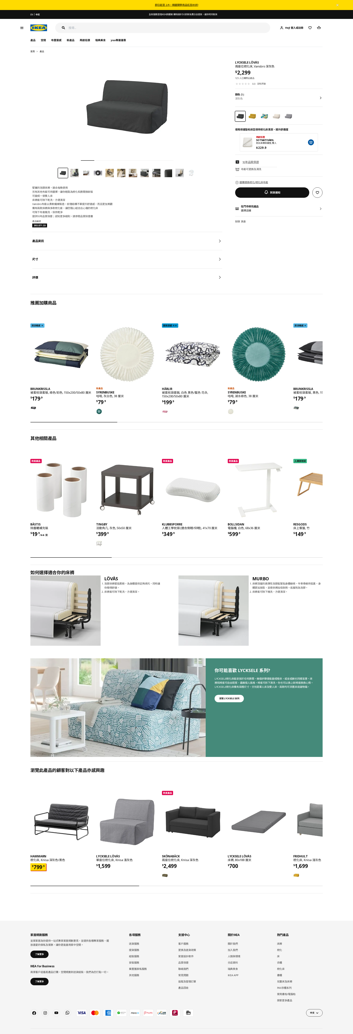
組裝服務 (134, 956)
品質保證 (183, 962)
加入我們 (233, 950)
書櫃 (279, 975)
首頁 (32, 51)
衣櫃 (279, 962)
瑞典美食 (100, 40)
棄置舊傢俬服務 (138, 969)
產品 (42, 51)
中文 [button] (312, 1012)
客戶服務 (183, 943)
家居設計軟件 (185, 956)
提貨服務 (134, 950)
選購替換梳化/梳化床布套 (253, 182)
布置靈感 (56, 40)
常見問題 (183, 975)
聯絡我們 (183, 969)
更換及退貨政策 (187, 950)
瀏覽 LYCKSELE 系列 (229, 698)
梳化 (279, 950)
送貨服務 (134, 943)
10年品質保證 (251, 162)
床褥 (279, 943)
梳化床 (281, 969)
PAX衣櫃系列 (284, 988)
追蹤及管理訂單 (187, 981)
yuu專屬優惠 (118, 40)
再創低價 (85, 40)
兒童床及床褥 (284, 981)
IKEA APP (233, 975)
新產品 (70, 40)
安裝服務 (134, 962)
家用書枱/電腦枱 (286, 994)
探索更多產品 (284, 1000)
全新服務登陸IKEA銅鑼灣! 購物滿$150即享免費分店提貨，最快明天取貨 (183, 14)
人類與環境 (234, 956)
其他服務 (134, 975)
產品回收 (183, 988)
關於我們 (233, 943)
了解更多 (39, 954)
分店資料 (233, 962)
